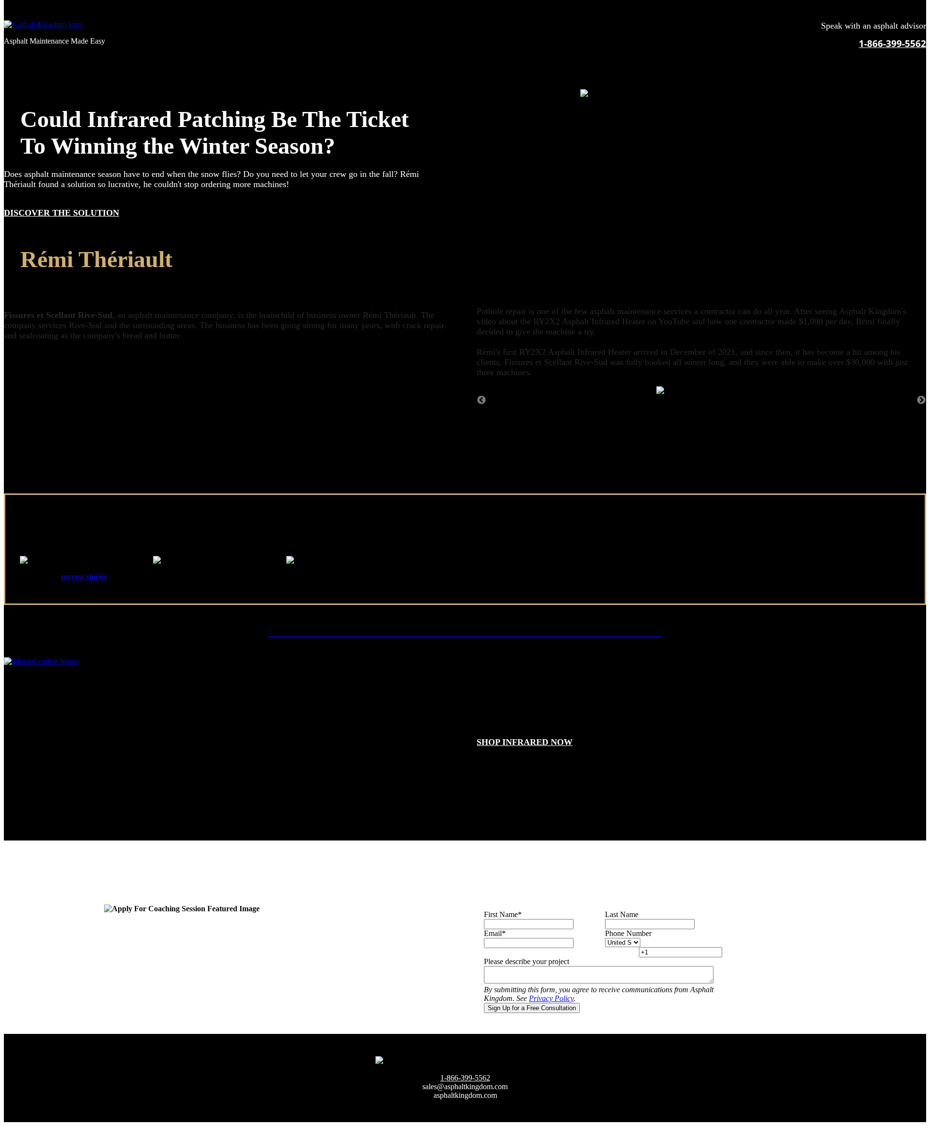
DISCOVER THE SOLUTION (61, 213)
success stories (84, 576)
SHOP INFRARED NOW (525, 742)
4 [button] (716, 409)
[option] (701, 390)
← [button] (481, 400)
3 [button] (701, 409)
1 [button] (672, 409)
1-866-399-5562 (892, 43)
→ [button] (921, 400)
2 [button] (687, 409)
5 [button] (730, 409)
